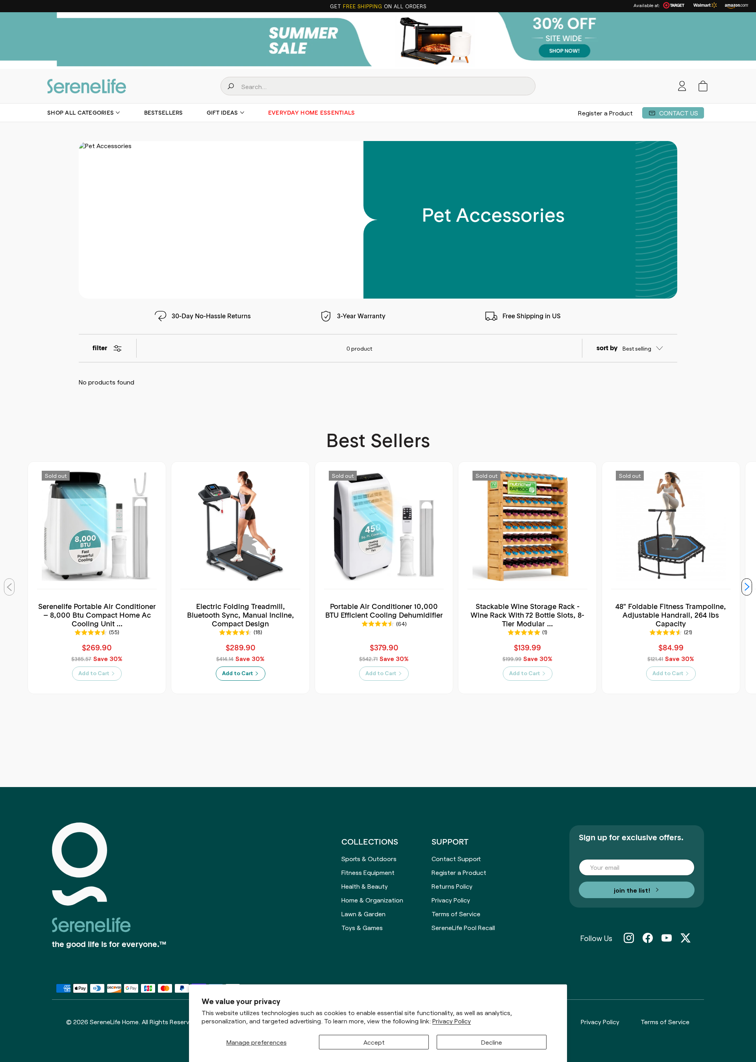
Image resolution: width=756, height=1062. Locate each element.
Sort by (607, 348)
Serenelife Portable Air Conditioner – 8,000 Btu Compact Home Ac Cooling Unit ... (97, 615)
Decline (491, 1042)
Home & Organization (372, 899)
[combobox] (378, 86)
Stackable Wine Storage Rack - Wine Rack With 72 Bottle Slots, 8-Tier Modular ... (527, 615)
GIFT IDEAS (222, 113)
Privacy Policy (451, 1021)
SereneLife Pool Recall (463, 927)
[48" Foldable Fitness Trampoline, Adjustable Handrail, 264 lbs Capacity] (671, 526)
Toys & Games (362, 927)
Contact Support (456, 858)
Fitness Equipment (368, 872)
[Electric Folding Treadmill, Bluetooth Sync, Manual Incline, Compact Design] (240, 526)
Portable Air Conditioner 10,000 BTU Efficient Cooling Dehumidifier (384, 610)
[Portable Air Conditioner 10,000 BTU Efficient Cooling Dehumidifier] (384, 526)
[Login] (682, 86)
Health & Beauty (364, 886)
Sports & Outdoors (369, 858)
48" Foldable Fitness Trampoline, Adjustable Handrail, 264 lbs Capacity (670, 615)
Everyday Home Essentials (311, 113)
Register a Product (605, 112)
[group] (378, 40)
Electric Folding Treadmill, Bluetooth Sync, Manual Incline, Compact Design (240, 615)
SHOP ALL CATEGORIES (80, 113)
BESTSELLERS (163, 113)
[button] (703, 86)
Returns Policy (452, 886)
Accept (374, 1042)
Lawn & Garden (363, 913)
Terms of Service (456, 913)
